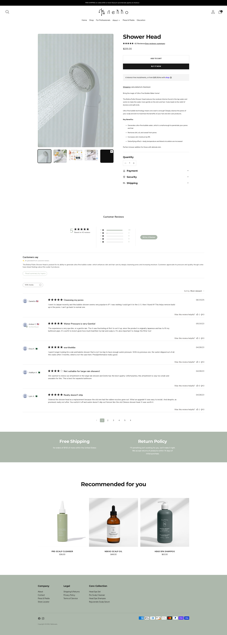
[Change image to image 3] (75, 156)
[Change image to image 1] (44, 156)
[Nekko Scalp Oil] (113, 522)
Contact (41, 595)
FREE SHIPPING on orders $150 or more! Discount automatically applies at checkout (112, 3)
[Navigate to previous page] (96, 420)
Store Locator (43, 602)
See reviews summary (155, 43)
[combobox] (194, 291)
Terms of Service (70, 598)
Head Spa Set (95, 591)
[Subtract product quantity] (133, 163)
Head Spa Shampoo (97, 598)
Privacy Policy (69, 595)
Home (84, 20)
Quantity (128, 157)
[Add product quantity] (125, 163)
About (115, 20)
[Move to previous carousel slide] (35, 524)
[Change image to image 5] (107, 156)
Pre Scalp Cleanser (97, 595)
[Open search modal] (7, 12)
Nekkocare (53, 624)
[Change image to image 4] (91, 156)
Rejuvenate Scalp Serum (99, 602)
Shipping (126, 87)
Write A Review (148, 237)
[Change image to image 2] (60, 156)
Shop (91, 20)
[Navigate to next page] (130, 420)
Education (141, 20)
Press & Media (128, 20)
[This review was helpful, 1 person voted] (197, 314)
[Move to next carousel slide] (191, 524)
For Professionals (103, 20)
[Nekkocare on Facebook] (39, 619)
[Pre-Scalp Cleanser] (62, 522)
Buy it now (156, 66)
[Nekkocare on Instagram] (43, 619)
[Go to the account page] (213, 12)
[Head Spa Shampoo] (164, 522)
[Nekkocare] (113, 12)
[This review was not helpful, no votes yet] (202, 314)
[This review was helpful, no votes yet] (197, 385)
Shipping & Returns (71, 591)
